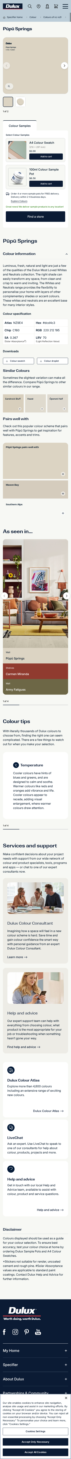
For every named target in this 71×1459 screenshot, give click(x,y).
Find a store (35, 216)
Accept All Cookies (35, 1452)
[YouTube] (38, 1332)
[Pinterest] (27, 1332)
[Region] (38, 6)
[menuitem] (11, 1350)
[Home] (5, 17)
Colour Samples (20, 126)
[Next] (64, 65)
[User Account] (47, 6)
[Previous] (4, 595)
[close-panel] (65, 6)
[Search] (29, 6)
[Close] (66, 1398)
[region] (35, 1426)
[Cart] (56, 6)
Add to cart (46, 156)
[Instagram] (15, 1332)
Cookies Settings (35, 1431)
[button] (18, 361)
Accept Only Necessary (35, 1441)
